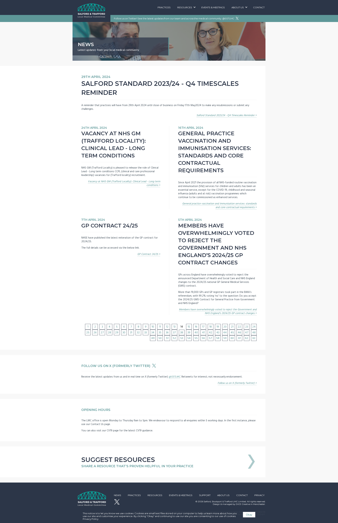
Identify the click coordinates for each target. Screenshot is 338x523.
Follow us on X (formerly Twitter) (236, 383)
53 (181, 338)
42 (210, 332)
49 (153, 338)
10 (153, 327)
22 (239, 327)
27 (102, 332)
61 (239, 338)
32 (138, 332)
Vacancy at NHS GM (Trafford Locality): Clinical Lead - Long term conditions (124, 183)
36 (167, 332)
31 (131, 332)
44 (225, 332)
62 (246, 338)
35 (160, 332)
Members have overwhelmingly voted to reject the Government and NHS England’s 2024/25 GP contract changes (218, 311)
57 (210, 338)
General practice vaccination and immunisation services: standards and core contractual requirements (219, 205)
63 (253, 338)
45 (232, 332)
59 (225, 338)
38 (181, 332)
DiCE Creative (243, 504)
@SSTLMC (174, 377)
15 (189, 327)
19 (218, 327)
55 (196, 338)
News (117, 495)
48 (254, 332)
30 (124, 332)
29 (116, 332)
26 (95, 332)
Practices (164, 7)
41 (203, 332)
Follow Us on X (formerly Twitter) (116, 366)
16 (196, 327)
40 (196, 332)
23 (246, 327)
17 (203, 327)
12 (167, 327)
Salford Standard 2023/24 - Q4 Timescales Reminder (225, 115)
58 (217, 338)
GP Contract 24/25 (147, 254)
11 (160, 327)
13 (174, 327)
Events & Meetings (213, 7)
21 (232, 327)
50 (160, 338)
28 (109, 332)
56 (203, 338)
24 (254, 327)
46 (239, 332)
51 (167, 338)
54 (189, 338)
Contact (259, 7)
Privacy (259, 495)
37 (174, 332)
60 (232, 338)
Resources (184, 7)
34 (152, 332)
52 (174, 338)
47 (246, 332)
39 (188, 332)
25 (87, 332)
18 (210, 327)
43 (217, 332)
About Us (237, 7)
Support (205, 495)
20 (225, 327)
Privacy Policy (90, 519)
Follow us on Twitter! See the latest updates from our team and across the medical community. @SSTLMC (174, 18)
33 (145, 332)
